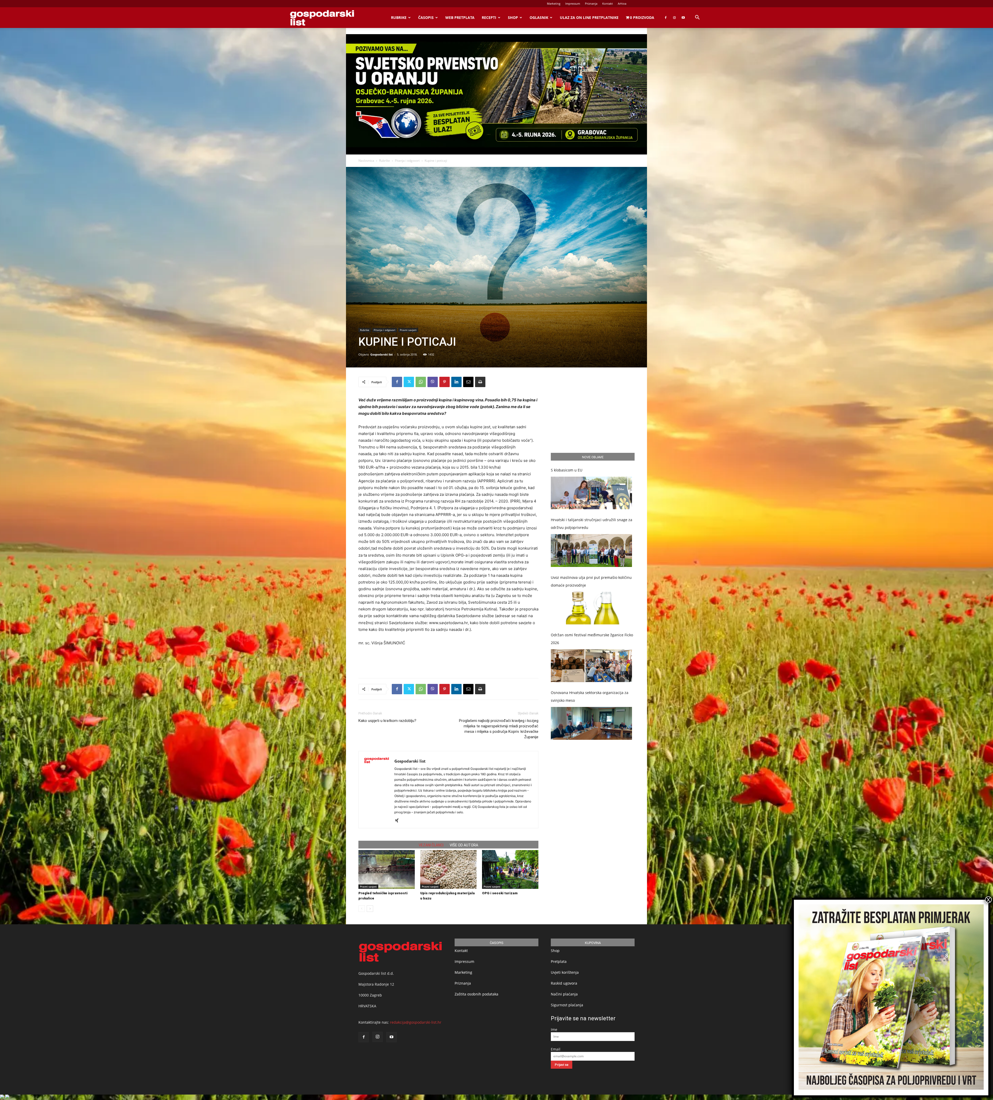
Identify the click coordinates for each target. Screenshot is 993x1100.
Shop (513, 17)
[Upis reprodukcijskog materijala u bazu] (448, 869)
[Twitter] (409, 382)
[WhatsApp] (421, 382)
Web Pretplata (460, 17)
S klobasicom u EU (566, 470)
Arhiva (622, 3)
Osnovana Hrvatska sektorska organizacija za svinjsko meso (589, 696)
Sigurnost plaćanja (567, 1004)
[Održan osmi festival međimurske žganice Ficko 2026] (591, 665)
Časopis (426, 17)
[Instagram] (674, 17)
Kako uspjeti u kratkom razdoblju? (387, 720)
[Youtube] (683, 17)
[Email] (468, 382)
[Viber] (432, 382)
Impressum (572, 3)
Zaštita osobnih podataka (476, 994)
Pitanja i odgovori (407, 160)
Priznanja (591, 3)
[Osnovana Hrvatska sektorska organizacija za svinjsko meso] (591, 723)
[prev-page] (361, 908)
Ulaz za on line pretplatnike (589, 17)
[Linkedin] (456, 382)
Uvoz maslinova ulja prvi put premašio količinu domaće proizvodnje (591, 581)
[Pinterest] (444, 382)
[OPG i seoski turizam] (510, 869)
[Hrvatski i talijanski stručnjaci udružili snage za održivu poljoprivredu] (591, 550)
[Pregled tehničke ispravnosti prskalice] (386, 869)
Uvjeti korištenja (565, 972)
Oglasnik (539, 17)
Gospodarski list (381, 354)
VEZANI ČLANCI (431, 845)
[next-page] (370, 908)
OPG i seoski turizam (500, 893)
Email (555, 1049)
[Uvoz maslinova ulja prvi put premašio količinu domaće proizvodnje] (591, 608)
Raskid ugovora (564, 983)
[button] (697, 18)
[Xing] (398, 821)
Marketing (553, 3)
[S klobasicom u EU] (591, 493)
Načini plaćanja (564, 994)
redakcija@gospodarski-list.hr (415, 1022)
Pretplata (559, 961)
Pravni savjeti (408, 330)
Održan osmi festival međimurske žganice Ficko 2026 (592, 638)
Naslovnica (366, 160)
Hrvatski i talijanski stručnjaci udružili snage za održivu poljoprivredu (591, 523)
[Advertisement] (448, 661)
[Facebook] (665, 17)
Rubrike (399, 17)
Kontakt (607, 3)
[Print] (480, 382)
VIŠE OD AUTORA (464, 845)
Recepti (489, 17)
